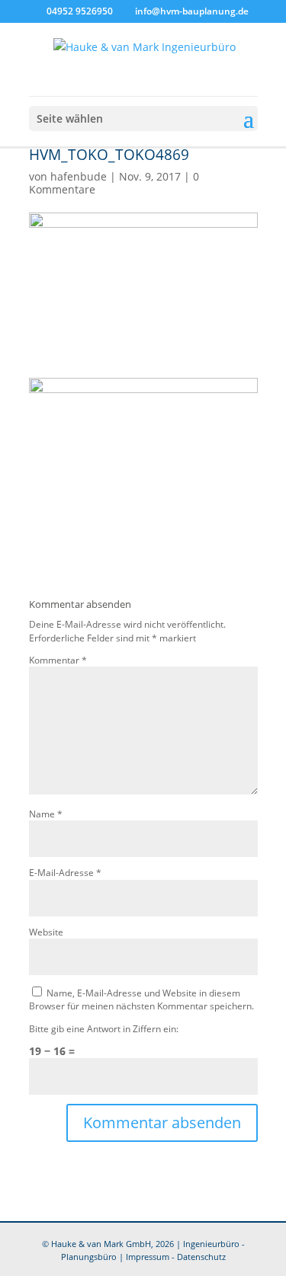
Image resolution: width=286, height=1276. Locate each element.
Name (46, 813)
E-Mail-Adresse (65, 872)
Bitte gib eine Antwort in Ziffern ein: (103, 1028)
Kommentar (58, 660)
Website (46, 932)
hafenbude (78, 176)
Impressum (147, 1257)
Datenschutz (201, 1257)
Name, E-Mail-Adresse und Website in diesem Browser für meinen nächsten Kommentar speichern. (141, 999)
